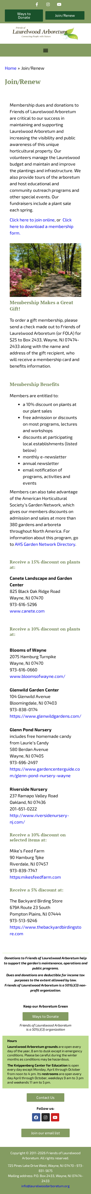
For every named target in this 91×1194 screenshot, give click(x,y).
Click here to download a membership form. (41, 226)
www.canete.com (27, 611)
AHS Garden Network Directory (45, 544)
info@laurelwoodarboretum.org (45, 1186)
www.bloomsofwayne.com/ (37, 676)
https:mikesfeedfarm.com (35, 877)
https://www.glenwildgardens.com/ (45, 716)
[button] (45, 50)
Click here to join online (32, 219)
